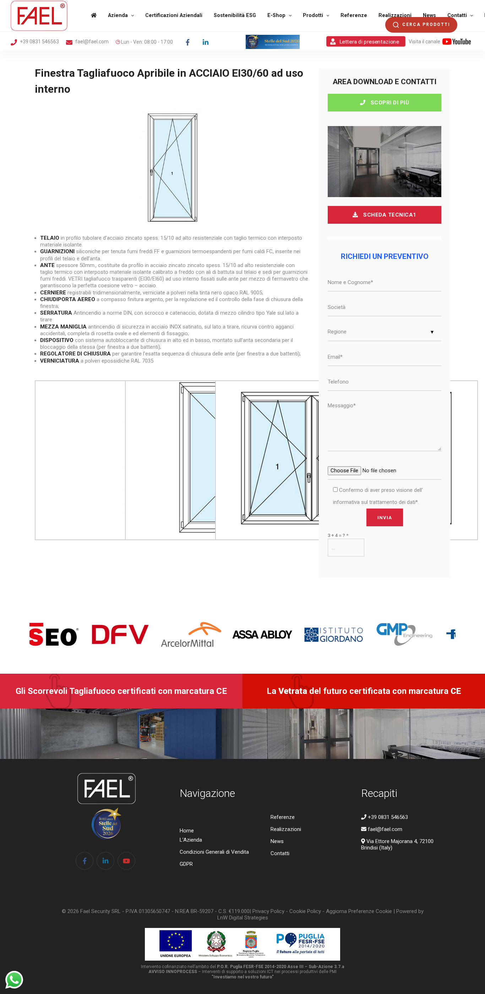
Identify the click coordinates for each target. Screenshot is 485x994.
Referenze (353, 15)
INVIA (384, 517)
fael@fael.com (91, 41)
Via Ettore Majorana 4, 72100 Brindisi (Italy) (397, 844)
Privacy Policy (268, 911)
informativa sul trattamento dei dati (374, 502)
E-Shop (276, 15)
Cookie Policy (305, 911)
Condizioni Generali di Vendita (214, 852)
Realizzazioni (395, 15)
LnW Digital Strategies (242, 917)
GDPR (186, 864)
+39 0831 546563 (39, 41)
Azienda (118, 15)
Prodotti (313, 15)
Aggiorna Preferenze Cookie (359, 911)
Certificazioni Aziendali (173, 15)
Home (187, 830)
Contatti (457, 15)
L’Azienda (191, 840)
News (429, 15)
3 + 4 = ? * (338, 535)
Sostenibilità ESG (235, 15)
